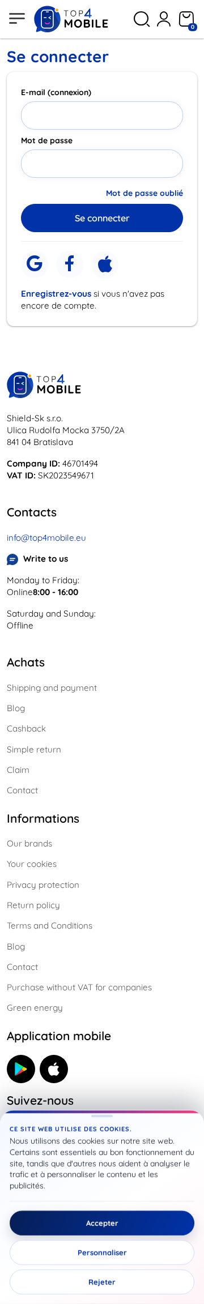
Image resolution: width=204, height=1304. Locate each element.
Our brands (29, 843)
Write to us (45, 558)
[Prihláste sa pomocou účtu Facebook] (69, 264)
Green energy (35, 1007)
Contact (22, 790)
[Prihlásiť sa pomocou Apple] (104, 265)
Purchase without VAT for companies (79, 987)
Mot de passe (47, 140)
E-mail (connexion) (56, 92)
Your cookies (32, 863)
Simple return (34, 749)
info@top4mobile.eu (46, 537)
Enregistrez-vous (56, 293)
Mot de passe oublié (144, 193)
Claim (18, 769)
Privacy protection (43, 884)
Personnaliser (102, 1252)
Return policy (33, 905)
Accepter (102, 1223)
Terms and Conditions (49, 925)
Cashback (26, 728)
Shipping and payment (52, 687)
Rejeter (102, 1281)
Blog (16, 708)
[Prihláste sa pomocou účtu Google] (34, 264)
